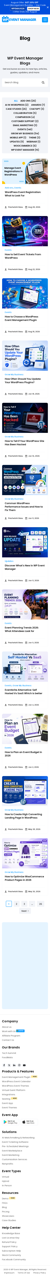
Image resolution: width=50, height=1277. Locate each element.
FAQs (4, 1203)
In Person (7, 1186)
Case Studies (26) (16, 109)
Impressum (9, 1273)
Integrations (8, 1095)
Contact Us (8, 1040)
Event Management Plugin (16, 1077)
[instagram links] (19, 1065)
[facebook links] (4, 1065)
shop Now (33, 9)
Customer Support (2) (25, 121)
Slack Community (11, 1255)
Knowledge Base (11, 1233)
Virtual (5, 1177)
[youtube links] (24, 1065)
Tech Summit (9, 1053)
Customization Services (14, 1159)
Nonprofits (7, 1164)
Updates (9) (17, 142)
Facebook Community (14, 1260)
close (47, 7)
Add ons (9, 188)
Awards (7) (38, 105)
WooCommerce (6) (25, 146)
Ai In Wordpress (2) (17, 105)
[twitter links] (9, 1065)
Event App (7, 1103)
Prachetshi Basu (15, 207)
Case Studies (9, 1220)
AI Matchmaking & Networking (18, 1138)
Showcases (8, 1216)
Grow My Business (14, 375)
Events (17, 188)
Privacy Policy (39, 1273)
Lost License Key (10, 1238)
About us (7, 1027)
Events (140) (25, 129)
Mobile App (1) (18, 138)
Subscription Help (11, 1251)
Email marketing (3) (25, 125)
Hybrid (5, 1181)
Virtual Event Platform (13, 1090)
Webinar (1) (33, 142)
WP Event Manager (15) (25, 150)
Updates (9, 561)
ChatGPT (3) (36, 109)
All (16, 101)
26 (40, 904)
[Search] (43, 82)
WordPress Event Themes (15, 1086)
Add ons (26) (28, 101)
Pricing (5, 1212)
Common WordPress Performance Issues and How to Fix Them (24, 506)
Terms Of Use (24, 1273)
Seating (6, 1099)
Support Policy (9, 1246)
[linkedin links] (14, 1065)
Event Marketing (10, 1155)
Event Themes (9, 1108)
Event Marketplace (12, 1151)
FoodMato (7, 1057)
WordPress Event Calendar (16, 1081)
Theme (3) (34, 138)
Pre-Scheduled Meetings (15, 1146)
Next (24, 911)
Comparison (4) (25, 117)
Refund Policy (9, 1242)
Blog (4, 1207)
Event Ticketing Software (15, 1142)
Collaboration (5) (25, 113)
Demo (5, 1199)
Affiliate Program (11, 1036)
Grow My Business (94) (25, 133)
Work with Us (9, 1031)
